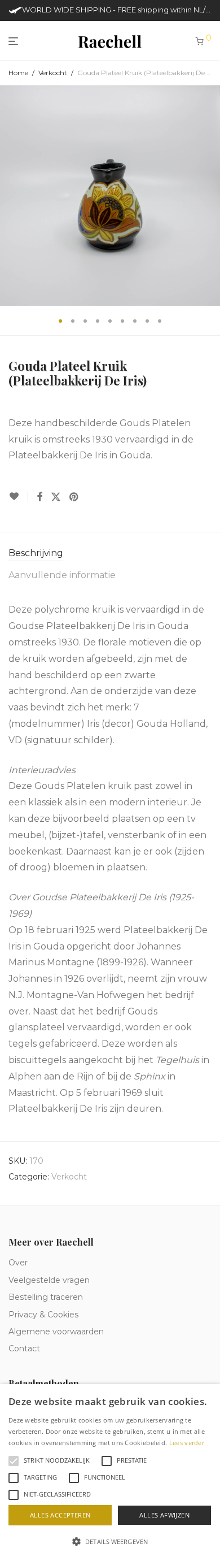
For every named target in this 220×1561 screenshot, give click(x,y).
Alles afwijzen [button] (164, 1515)
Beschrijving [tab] (35, 553)
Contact (24, 1348)
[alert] (110, 1472)
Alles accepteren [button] (60, 1515)
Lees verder (186, 1442)
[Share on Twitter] (56, 497)
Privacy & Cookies (43, 1314)
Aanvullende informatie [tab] (62, 575)
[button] (110, 1542)
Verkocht (52, 72)
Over (18, 1263)
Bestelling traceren (45, 1297)
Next (209, 195)
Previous (11, 195)
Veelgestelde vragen (49, 1280)
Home (18, 72)
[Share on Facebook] (39, 497)
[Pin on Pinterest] (74, 497)
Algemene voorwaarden (56, 1331)
